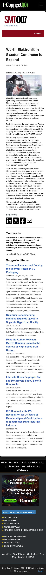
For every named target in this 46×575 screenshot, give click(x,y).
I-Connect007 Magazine (15, 536)
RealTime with (36, 463)
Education (33, 467)
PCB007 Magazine (12, 542)
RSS (31, 557)
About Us (6, 553)
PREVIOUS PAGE (11, 26)
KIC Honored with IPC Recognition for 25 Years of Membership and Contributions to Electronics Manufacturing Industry (24, 418)
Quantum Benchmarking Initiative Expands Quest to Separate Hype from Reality (22, 318)
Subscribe (6, 463)
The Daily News (11, 517)
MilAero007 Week (12, 527)
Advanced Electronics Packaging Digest (23, 530)
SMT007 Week (10, 520)
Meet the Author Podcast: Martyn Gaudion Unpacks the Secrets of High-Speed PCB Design (23, 345)
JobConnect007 (16, 467)
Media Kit (22, 557)
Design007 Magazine (13, 546)
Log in (41, 571)
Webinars (22, 470)
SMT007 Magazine (12, 539)
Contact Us (32, 553)
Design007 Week (11, 523)
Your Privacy (19, 553)
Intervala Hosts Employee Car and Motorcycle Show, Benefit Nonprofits (23, 380)
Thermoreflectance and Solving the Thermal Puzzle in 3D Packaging (24, 268)
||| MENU (37, 33)
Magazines (20, 463)
